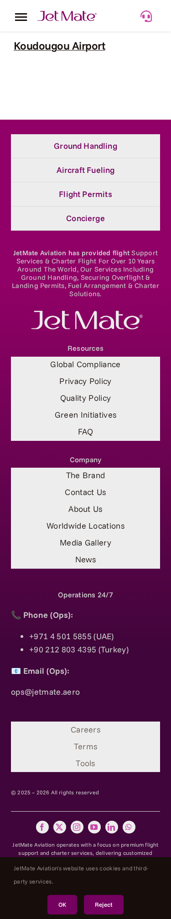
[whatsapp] (129, 827)
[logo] (86, 314)
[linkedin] (111, 827)
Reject (104, 904)
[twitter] (59, 827)
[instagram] (77, 827)
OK (62, 904)
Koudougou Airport (59, 45)
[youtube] (94, 827)
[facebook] (42, 827)
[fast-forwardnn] (67, 15)
